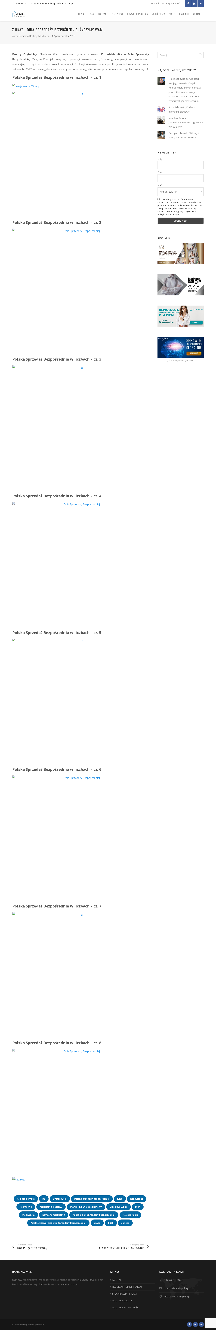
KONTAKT (117, 1279)
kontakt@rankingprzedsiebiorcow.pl (55, 3)
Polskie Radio (130, 1214)
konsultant (136, 1198)
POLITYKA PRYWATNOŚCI (125, 1307)
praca (97, 1222)
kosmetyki (26, 1206)
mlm (137, 1206)
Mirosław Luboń (118, 1206)
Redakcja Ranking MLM (31, 35)
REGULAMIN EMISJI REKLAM (127, 1286)
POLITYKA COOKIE (122, 1300)
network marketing (53, 1214)
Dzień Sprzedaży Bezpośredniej (91, 1198)
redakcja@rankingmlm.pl (176, 1288)
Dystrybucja (60, 1198)
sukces (125, 1222)
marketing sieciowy (51, 1206)
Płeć (159, 185)
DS (43, 1198)
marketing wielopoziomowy (86, 1206)
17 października (26, 1198)
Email (160, 172)
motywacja (28, 1214)
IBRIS (120, 1198)
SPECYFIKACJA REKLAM (124, 1293)
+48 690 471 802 (24, 3)
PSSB (111, 1222)
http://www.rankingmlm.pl (177, 1296)
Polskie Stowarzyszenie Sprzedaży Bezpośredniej (58, 1222)
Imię (159, 159)
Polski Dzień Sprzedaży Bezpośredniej (94, 1214)
